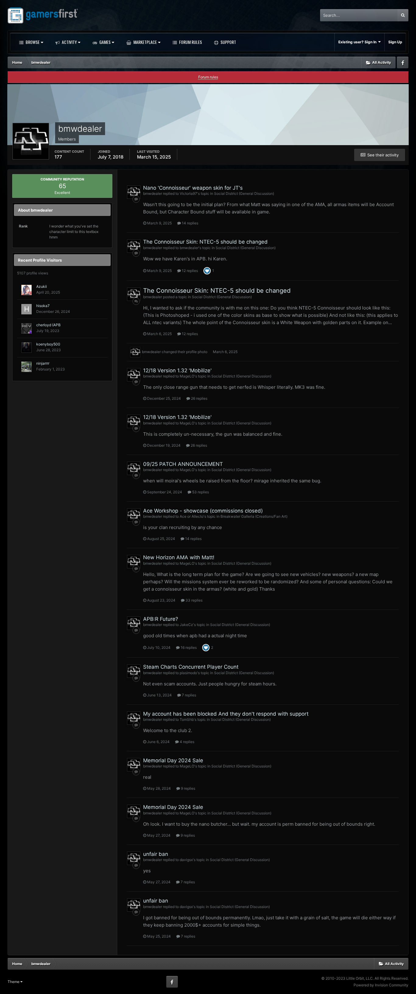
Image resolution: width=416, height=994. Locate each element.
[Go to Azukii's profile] (26, 290)
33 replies (194, 600)
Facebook (402, 62)
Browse (32, 42)
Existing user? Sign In (358, 42)
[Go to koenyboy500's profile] (26, 347)
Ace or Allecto (191, 516)
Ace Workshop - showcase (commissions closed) (203, 511)
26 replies (198, 398)
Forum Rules (190, 42)
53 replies (200, 492)
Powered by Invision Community (381, 985)
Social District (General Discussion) (244, 193)
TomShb (187, 719)
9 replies (187, 788)
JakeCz (186, 624)
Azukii (41, 286)
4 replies (186, 741)
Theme (14, 981)
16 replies (188, 647)
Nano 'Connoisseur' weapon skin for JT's (193, 188)
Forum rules (208, 77)
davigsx (186, 859)
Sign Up (395, 42)
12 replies (189, 270)
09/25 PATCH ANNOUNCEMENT (183, 464)
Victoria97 (188, 193)
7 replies (188, 695)
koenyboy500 (48, 344)
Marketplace (144, 42)
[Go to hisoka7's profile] (26, 309)
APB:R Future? (160, 619)
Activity (69, 42)
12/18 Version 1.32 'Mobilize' (177, 370)
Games (104, 42)
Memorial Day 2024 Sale (173, 760)
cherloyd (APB (48, 325)
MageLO (187, 376)
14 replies (189, 223)
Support (228, 42)
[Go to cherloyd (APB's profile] (26, 328)
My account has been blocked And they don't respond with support (225, 714)
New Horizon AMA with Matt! (178, 557)
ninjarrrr (42, 363)
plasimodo (188, 672)
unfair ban (155, 854)
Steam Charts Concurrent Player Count (190, 667)
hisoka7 (43, 305)
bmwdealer (152, 193)
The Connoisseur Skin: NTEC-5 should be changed (205, 242)
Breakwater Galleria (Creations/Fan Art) (253, 516)
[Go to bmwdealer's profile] (133, 192)
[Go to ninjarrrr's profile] (26, 367)
